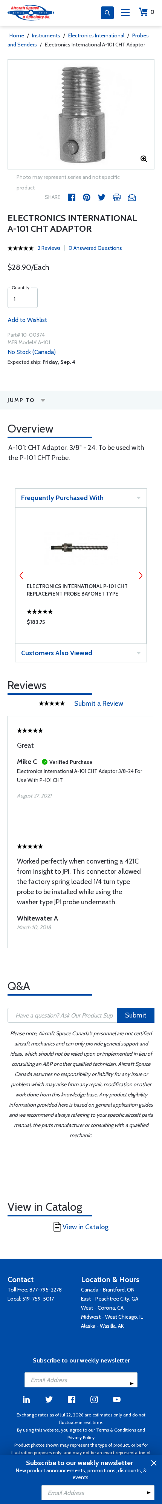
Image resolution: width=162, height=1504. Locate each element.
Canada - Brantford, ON (107, 1289)
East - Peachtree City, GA (109, 1298)
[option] (81, 114)
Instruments (46, 35)
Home (16, 35)
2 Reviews (49, 248)
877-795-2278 (45, 1289)
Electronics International (96, 35)
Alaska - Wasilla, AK (102, 1325)
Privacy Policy (81, 1437)
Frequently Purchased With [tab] (62, 498)
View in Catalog (86, 1227)
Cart (152, 11)
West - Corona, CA (102, 1307)
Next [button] (140, 575)
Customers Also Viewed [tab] (56, 653)
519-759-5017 (38, 1298)
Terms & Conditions (116, 1430)
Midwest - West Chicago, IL (112, 1316)
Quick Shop (81, 623)
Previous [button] (21, 575)
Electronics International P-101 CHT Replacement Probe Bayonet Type (77, 590)
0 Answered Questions (95, 248)
